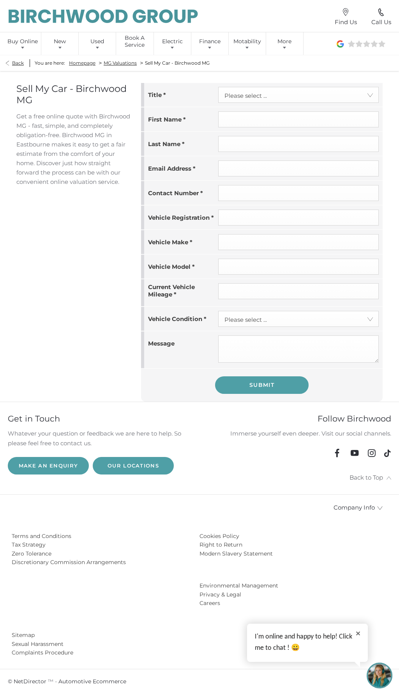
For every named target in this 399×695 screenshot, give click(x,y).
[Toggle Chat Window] (379, 675)
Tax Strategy (29, 544)
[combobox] (298, 95)
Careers (210, 603)
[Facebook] (337, 453)
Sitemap (23, 635)
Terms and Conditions (41, 536)
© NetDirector (28, 681)
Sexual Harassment (38, 643)
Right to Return (221, 544)
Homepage (82, 63)
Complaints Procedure (42, 652)
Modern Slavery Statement (236, 553)
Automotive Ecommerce (92, 681)
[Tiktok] (387, 455)
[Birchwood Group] (104, 16)
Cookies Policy (219, 536)
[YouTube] (354, 453)
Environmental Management (239, 585)
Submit (261, 384)
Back (18, 63)
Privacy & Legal (220, 594)
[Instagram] (372, 453)
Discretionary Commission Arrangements (69, 562)
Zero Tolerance (31, 553)
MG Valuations (120, 63)
